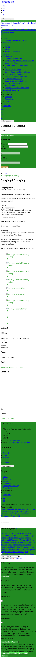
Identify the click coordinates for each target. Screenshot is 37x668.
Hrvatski (13, 542)
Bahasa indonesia (24, 542)
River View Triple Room (14, 74)
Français (6, 460)
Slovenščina (11, 552)
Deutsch (6, 453)
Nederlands (17, 545)
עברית (33, 542)
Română (19, 549)
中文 (26, 552)
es (4, 10)
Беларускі (24, 540)
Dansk (3, 535)
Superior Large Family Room (16, 81)
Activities (8, 97)
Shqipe (3, 552)
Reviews (6, 54)
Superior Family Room (13, 79)
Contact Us (7, 106)
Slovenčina (20, 552)
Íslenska (4, 545)
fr (3, 12)
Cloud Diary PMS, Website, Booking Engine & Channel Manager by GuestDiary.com (18, 510)
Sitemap (4, 514)
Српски (32, 549)
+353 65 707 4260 (7, 2)
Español (6, 457)
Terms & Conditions (12, 52)
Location (6, 103)
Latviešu (10, 538)
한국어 (18, 547)
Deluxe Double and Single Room (17, 72)
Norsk (10, 545)
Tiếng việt (5, 549)
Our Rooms (7, 56)
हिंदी (2, 542)
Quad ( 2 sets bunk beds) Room (17, 76)
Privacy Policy (16, 516)
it (3, 15)
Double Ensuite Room (13, 58)
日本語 (12, 547)
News (7, 45)
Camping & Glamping (11, 90)
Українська (5, 547)
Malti (9, 540)
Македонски (19, 538)
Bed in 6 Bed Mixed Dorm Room (17, 88)
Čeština (31, 540)
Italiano (6, 462)
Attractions (9, 99)
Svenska (25, 549)
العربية (20, 535)
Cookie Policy (14, 514)
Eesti (15, 535)
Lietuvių (4, 538)
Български (15, 540)
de (4, 6)
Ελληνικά (9, 535)
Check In (4, 144)
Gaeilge (31, 535)
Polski (31, 547)
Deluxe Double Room (13, 70)
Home (5, 38)
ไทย (29, 545)
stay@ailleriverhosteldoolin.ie (12, 367)
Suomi (25, 535)
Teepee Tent (10, 85)
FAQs (7, 49)
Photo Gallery (8, 92)
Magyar (7, 542)
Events (7, 101)
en (4, 8)
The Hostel (7, 42)
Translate (18, 558)
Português (25, 547)
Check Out (5, 146)
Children (4, 158)
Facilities (8, 47)
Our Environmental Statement (16, 40)
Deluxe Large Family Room (15, 83)
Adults (3, 149)
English (6, 455)
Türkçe (25, 545)
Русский (12, 549)
